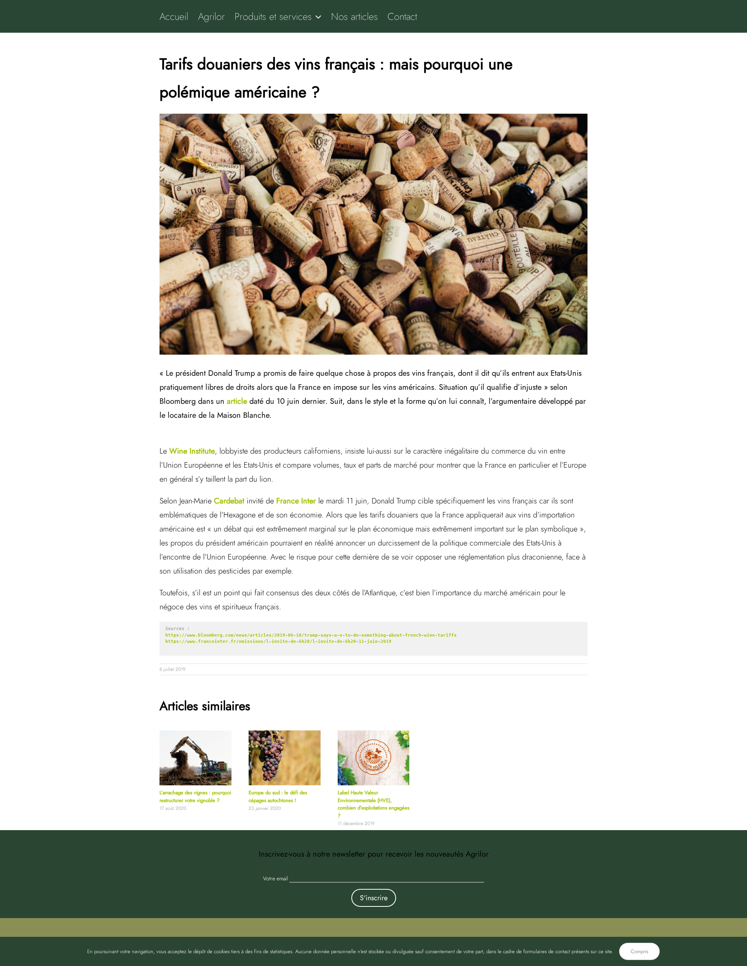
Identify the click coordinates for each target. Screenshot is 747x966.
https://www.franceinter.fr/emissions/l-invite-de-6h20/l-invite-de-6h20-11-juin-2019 (278, 641)
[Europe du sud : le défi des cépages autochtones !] (285, 734)
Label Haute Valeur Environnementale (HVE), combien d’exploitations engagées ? (373, 804)
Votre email (275, 878)
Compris (639, 951)
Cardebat (229, 501)
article (237, 401)
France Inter (296, 501)
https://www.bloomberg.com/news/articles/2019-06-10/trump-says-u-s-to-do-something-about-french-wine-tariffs (311, 635)
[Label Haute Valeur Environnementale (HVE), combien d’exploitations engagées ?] (374, 734)
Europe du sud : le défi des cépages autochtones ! (278, 796)
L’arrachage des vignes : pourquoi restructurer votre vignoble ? (195, 796)
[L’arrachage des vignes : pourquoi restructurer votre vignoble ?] (195, 734)
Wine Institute (192, 451)
